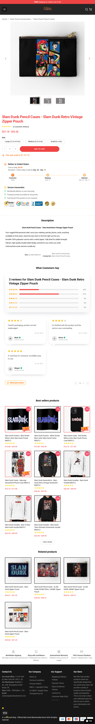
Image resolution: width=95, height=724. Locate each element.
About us (32, 677)
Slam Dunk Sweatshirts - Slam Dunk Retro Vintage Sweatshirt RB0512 (46, 482)
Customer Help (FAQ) (60, 696)
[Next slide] (89, 58)
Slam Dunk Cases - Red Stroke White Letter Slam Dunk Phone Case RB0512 (75, 438)
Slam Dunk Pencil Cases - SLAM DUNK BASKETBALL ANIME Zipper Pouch (47, 589)
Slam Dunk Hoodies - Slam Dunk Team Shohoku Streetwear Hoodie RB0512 (47, 527)
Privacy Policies (35, 684)
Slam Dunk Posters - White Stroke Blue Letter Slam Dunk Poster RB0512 (47, 438)
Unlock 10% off (5, 713)
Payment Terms (58, 683)
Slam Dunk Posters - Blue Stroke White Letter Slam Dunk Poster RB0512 (17, 438)
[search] (86, 9)
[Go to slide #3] (60, 100)
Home (4, 19)
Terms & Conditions (36, 680)
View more (47, 542)
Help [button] (90, 721)
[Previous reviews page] (76, 383)
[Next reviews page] (88, 383)
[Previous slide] (5, 58)
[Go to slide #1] (35, 100)
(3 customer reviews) (21, 127)
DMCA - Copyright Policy (38, 687)
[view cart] (90, 9)
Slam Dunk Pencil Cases (44, 19)
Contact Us (56, 693)
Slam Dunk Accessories (20, 19)
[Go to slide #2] (47, 100)
